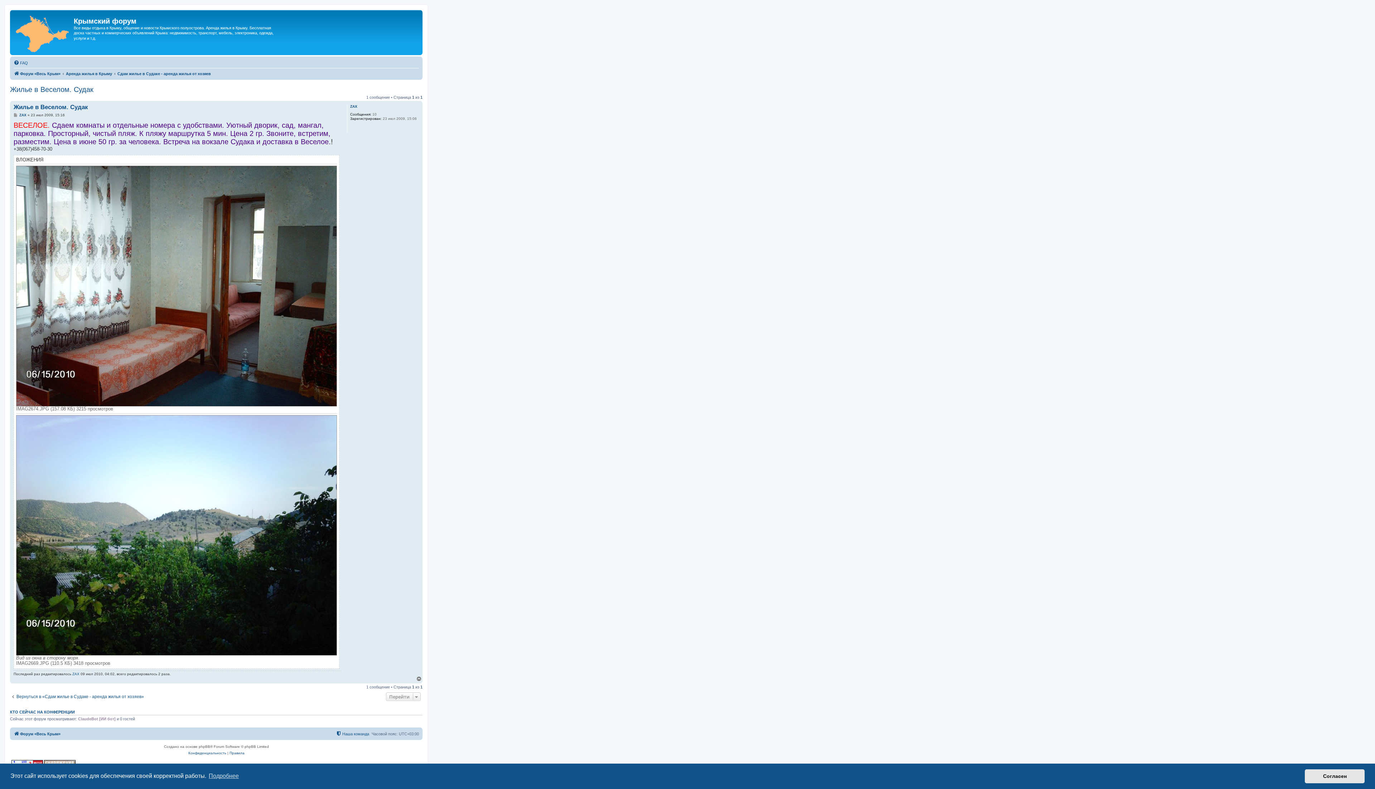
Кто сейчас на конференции (42, 712)
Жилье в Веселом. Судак (51, 89)
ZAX (353, 106)
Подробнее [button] (224, 776)
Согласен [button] (1335, 776)
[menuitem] (21, 63)
